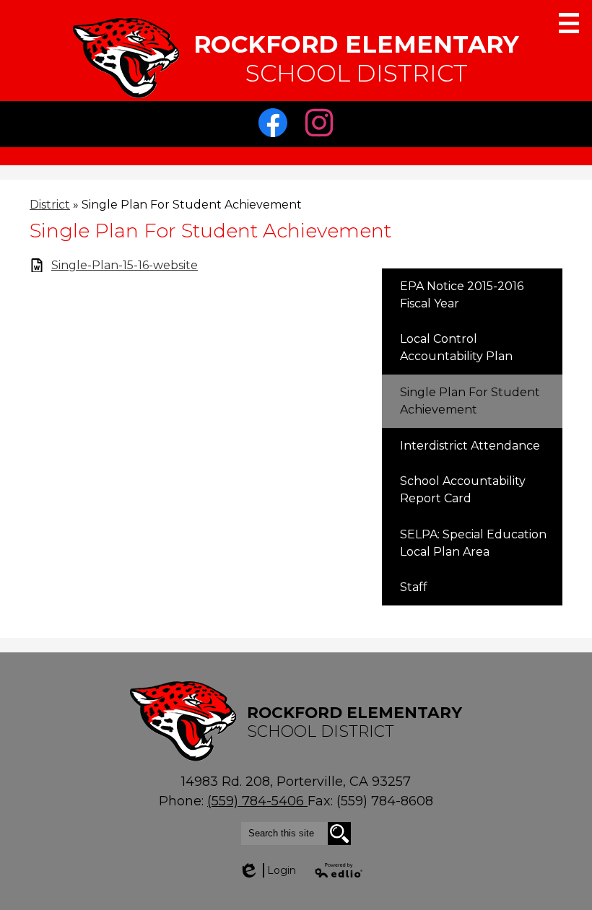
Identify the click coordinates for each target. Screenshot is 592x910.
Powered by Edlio (339, 870)
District (50, 204)
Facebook (276, 143)
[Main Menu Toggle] (569, 23)
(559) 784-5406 (257, 801)
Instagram (323, 143)
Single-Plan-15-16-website (124, 265)
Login (267, 870)
